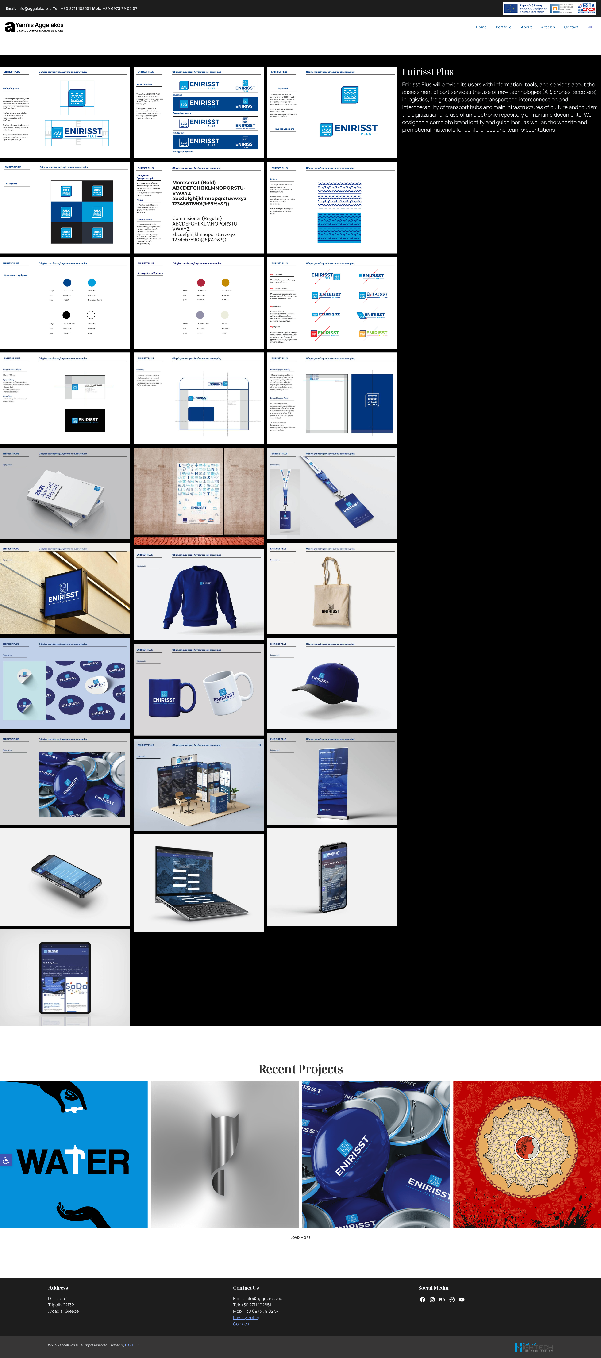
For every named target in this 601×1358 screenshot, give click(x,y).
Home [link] (481, 27)
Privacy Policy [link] (246, 1317)
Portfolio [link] (504, 27)
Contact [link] (571, 27)
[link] (6, 1160)
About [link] (526, 27)
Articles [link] (548, 27)
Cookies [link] (241, 1324)
